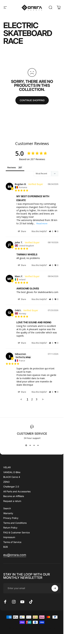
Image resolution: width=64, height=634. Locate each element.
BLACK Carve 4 (11, 477)
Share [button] (23, 231)
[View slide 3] (34, 445)
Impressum (9, 537)
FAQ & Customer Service (16, 532)
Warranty (8, 513)
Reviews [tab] (11, 167)
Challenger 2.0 (11, 486)
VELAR (7, 467)
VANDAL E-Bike (11, 472)
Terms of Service (12, 542)
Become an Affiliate (13, 496)
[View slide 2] (30, 445)
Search (7, 508)
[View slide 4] (38, 445)
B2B (5, 546)
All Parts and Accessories (17, 491)
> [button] (43, 399)
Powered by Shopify (44, 628)
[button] (51, 231)
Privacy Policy (10, 518)
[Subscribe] (55, 588)
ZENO (6, 481)
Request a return (12, 501)
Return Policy (10, 527)
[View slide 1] (26, 445)
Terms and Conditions (15, 522)
